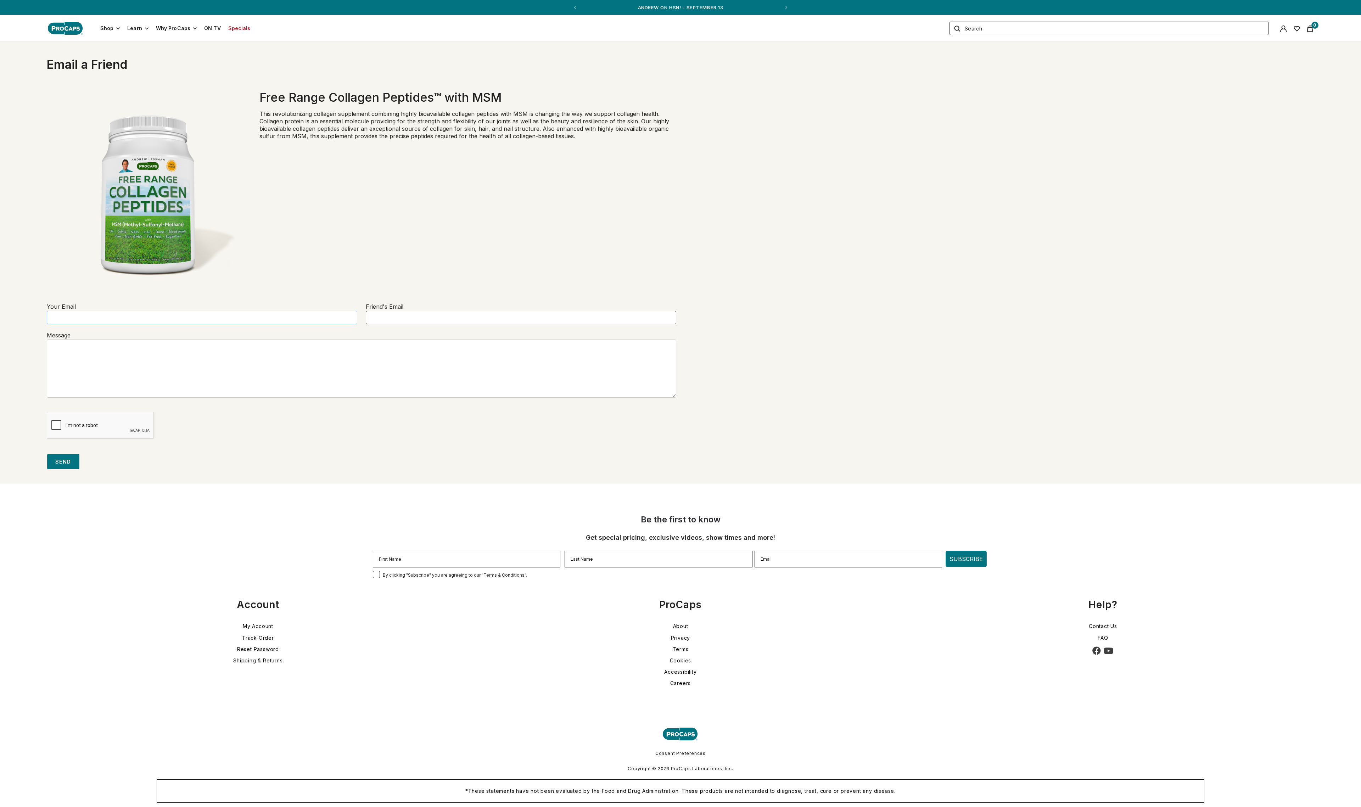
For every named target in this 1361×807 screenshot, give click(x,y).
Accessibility (680, 672)
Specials (239, 28)
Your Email (61, 306)
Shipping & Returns (257, 660)
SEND (63, 462)
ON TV (212, 28)
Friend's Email (384, 306)
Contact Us (1103, 626)
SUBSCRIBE (966, 558)
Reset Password (258, 649)
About (680, 626)
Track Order (258, 638)
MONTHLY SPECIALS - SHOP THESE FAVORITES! (680, 7)
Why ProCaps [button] (173, 28)
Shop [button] (107, 28)
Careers (680, 683)
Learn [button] (134, 28)
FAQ (1103, 638)
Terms (681, 649)
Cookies (680, 660)
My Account (258, 626)
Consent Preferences (680, 753)
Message (59, 335)
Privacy (680, 638)
